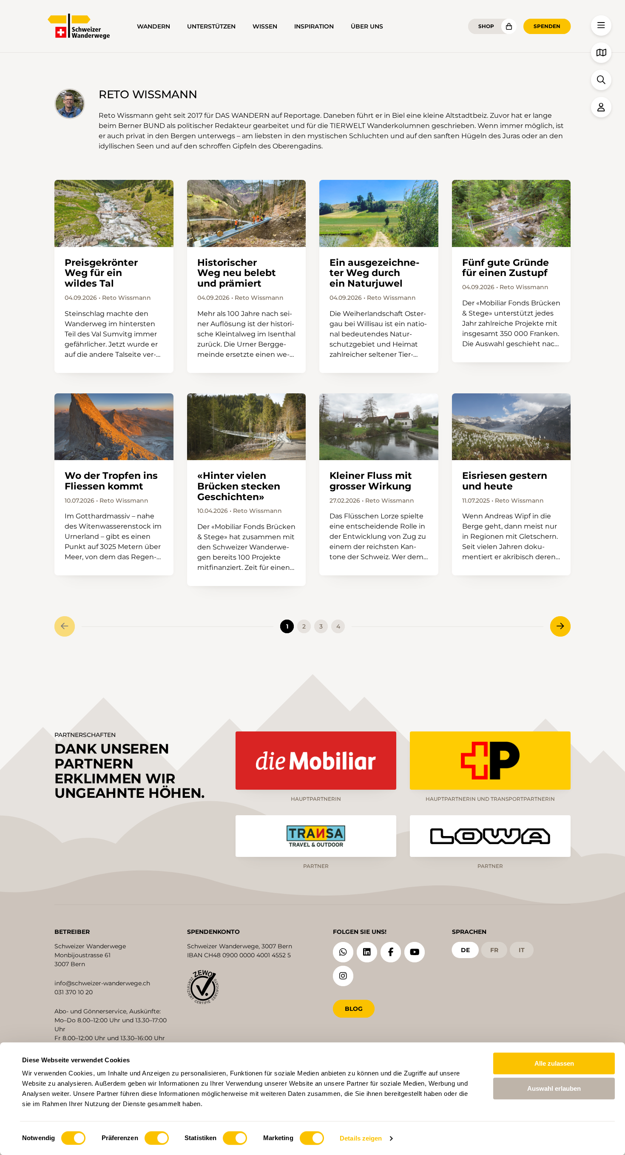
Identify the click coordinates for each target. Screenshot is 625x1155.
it (522, 950)
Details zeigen (361, 1138)
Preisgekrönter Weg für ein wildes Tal (101, 273)
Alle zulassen (554, 1063)
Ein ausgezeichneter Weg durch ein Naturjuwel (374, 273)
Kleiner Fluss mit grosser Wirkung (371, 481)
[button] (601, 25)
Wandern (153, 26)
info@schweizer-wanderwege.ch (102, 983)
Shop (486, 26)
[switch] (157, 1138)
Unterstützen (211, 26)
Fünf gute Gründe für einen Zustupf (505, 268)
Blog (354, 1009)
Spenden (547, 26)
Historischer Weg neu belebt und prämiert (236, 273)
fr (494, 950)
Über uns (367, 26)
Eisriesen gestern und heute (504, 481)
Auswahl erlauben (554, 1088)
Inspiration (314, 26)
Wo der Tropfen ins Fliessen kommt (111, 481)
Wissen (265, 26)
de (465, 950)
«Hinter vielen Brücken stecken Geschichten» (238, 486)
